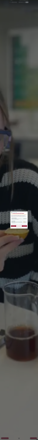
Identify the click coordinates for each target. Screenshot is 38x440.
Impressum (20, 227)
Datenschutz (17, 227)
